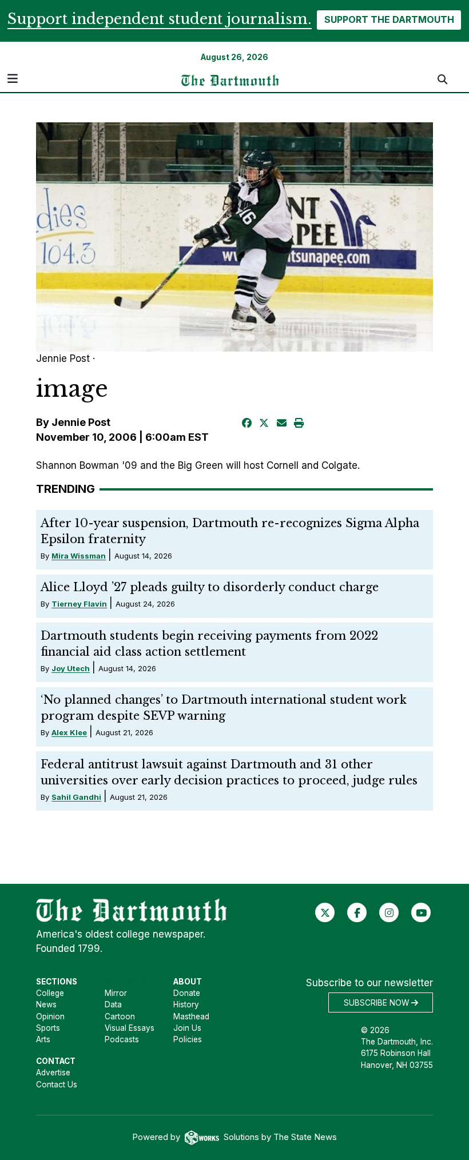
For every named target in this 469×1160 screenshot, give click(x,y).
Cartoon (120, 1016)
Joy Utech (70, 668)
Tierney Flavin (79, 603)
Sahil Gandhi (76, 797)
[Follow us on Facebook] (357, 912)
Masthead (191, 1016)
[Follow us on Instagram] (389, 912)
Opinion (50, 1016)
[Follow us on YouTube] (421, 912)
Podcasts (122, 1039)
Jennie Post (80, 422)
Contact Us (56, 1084)
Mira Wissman (78, 555)
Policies (187, 1039)
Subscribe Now (377, 1002)
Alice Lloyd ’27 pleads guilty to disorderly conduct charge (210, 587)
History (186, 1004)
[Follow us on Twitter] (325, 912)
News (46, 1004)
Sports (48, 1028)
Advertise (53, 1072)
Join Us (187, 1028)
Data (113, 1004)
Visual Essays (129, 1028)
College (50, 993)
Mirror (116, 993)
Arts (43, 1039)
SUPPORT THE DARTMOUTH (389, 19)
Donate (186, 993)
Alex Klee (69, 732)
